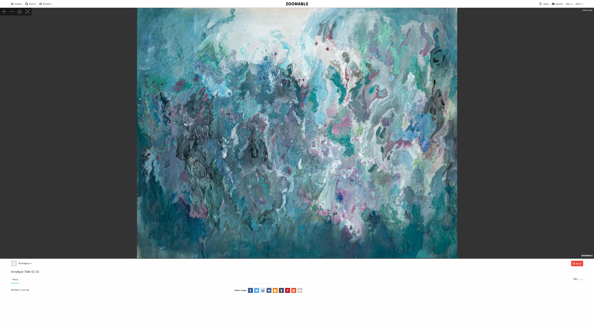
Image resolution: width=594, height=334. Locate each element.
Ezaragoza (24, 263)
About (15, 279)
